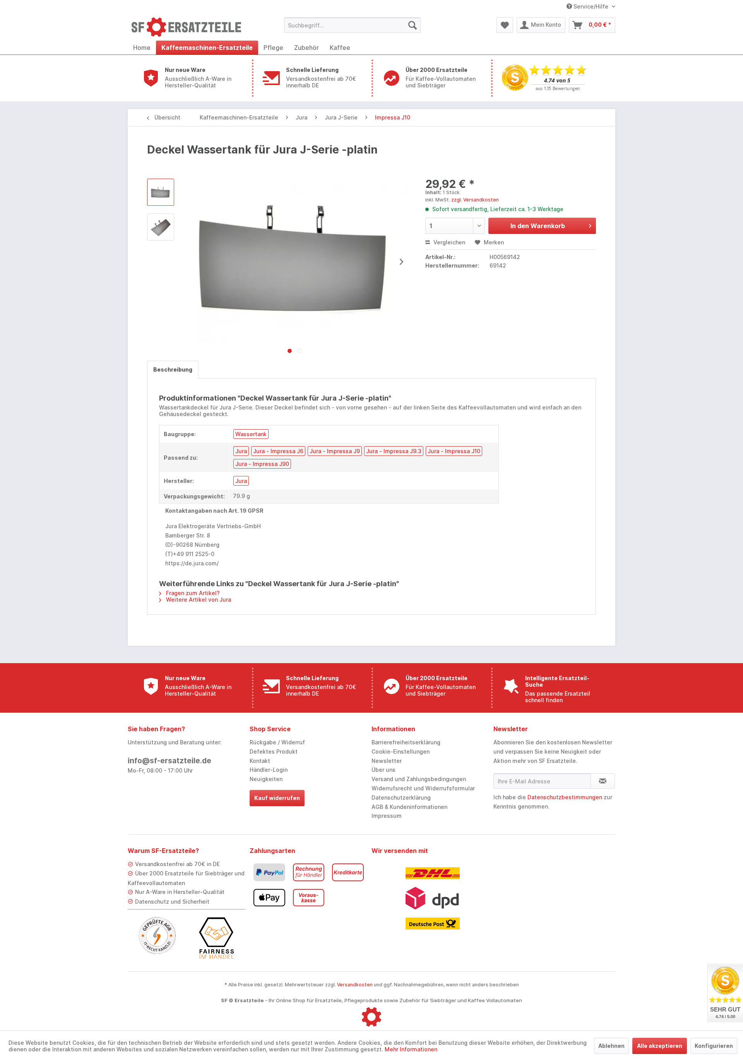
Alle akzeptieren (659, 1045)
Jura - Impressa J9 (335, 451)
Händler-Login (269, 769)
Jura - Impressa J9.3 (393, 451)
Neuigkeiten (266, 779)
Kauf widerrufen (277, 798)
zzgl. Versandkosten (475, 200)
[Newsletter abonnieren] (603, 781)
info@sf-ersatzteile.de (169, 760)
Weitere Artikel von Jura (197, 599)
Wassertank (251, 434)
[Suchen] (412, 25)
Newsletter (387, 760)
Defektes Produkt (274, 751)
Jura (241, 451)
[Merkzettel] (504, 25)
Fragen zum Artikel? (192, 593)
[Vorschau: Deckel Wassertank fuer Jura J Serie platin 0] (160, 192)
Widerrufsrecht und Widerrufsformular (423, 788)
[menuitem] (352, 25)
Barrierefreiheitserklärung (406, 742)
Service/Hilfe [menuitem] (591, 6)
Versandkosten (355, 985)
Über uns (383, 769)
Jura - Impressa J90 (262, 464)
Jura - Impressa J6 (278, 451)
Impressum (387, 815)
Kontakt (260, 760)
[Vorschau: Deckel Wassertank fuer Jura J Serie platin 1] (160, 227)
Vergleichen (448, 242)
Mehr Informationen (411, 1049)
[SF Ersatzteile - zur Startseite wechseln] (190, 27)
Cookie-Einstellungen (401, 751)
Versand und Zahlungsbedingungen (419, 779)
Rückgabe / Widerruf (277, 742)
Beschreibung (172, 369)
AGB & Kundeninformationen (409, 806)
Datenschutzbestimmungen (564, 797)
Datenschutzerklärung (401, 797)
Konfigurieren (714, 1045)
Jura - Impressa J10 (454, 451)
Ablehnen (611, 1045)
